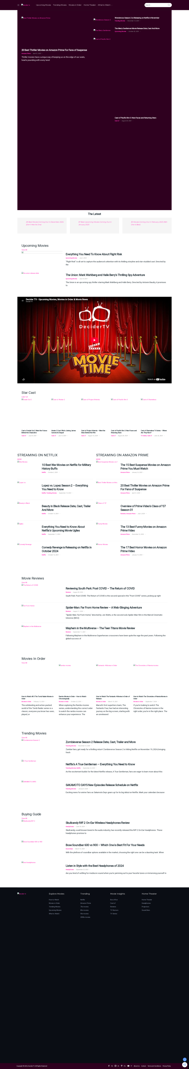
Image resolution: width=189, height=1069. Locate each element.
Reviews (123, 513)
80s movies (84, 910)
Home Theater (90, 5)
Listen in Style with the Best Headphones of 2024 (95, 865)
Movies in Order (75, 5)
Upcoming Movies (43, 5)
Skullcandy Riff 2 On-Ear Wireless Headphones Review (98, 822)
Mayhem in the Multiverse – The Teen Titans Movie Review (100, 628)
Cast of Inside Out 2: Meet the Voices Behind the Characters (34, 432)
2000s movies (85, 917)
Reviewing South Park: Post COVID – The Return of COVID (100, 588)
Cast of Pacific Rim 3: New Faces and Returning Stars (135, 118)
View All (24, 250)
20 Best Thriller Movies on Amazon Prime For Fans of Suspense (54, 50)
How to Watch (54, 900)
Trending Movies (59, 5)
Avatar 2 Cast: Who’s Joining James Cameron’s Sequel (63, 432)
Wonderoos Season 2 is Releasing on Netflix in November (137, 18)
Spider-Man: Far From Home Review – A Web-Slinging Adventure (104, 607)
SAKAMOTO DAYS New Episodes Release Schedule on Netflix (102, 785)
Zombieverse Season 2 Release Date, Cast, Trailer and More (101, 742)
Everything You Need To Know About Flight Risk (94, 254)
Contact (143, 1066)
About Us (137, 1066)
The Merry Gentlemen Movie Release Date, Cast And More (137, 28)
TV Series (144, 435)
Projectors (145, 907)
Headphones (70, 826)
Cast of (117, 121)
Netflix (44, 472)
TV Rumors (114, 910)
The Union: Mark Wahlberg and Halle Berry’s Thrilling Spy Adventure (105, 275)
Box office (114, 900)
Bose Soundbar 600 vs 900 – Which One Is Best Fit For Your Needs (105, 845)
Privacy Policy (167, 1066)
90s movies (84, 914)
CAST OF (25, 397)
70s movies (84, 907)
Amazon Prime (26, 53)
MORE (19, 459)
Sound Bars (69, 849)
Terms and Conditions (154, 1066)
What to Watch (104, 5)
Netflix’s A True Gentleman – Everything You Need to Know (100, 764)
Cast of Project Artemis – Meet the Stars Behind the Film (93, 432)
